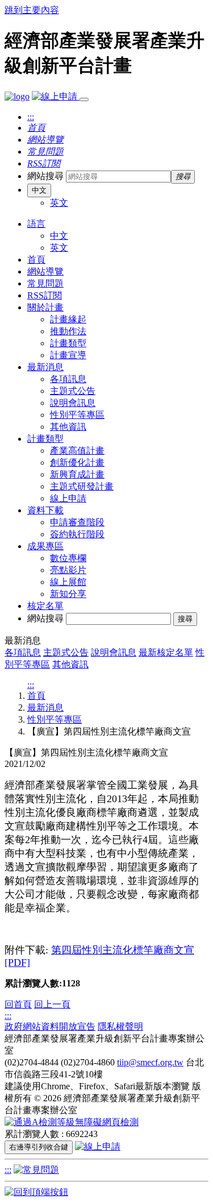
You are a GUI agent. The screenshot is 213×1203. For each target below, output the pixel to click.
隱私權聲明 (120, 1026)
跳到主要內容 (32, 10)
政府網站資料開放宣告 (50, 1026)
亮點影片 (68, 570)
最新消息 (45, 707)
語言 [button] (36, 224)
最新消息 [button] (45, 367)
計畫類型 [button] (45, 438)
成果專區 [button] (45, 546)
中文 (39, 190)
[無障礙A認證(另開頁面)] (72, 1122)
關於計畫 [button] (45, 307)
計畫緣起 (68, 319)
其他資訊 (68, 427)
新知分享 (68, 594)
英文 (59, 203)
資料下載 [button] (45, 510)
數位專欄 (68, 558)
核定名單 (45, 606)
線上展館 (68, 582)
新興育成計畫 (77, 474)
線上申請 (68, 498)
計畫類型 (68, 343)
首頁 (36, 259)
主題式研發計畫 (82, 486)
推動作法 (68, 331)
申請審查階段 (77, 522)
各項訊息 (68, 379)
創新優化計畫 (77, 462)
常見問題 (45, 283)
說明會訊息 (72, 403)
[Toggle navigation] (84, 99)
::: (30, 117)
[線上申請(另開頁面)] (56, 96)
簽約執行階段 (77, 534)
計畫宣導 (68, 355)
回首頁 (18, 1004)
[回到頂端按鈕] (36, 1192)
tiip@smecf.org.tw (150, 1062)
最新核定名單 (166, 652)
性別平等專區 (77, 415)
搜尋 (185, 619)
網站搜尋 (45, 176)
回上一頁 (52, 1004)
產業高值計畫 (77, 450)
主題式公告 (72, 391)
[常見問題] (36, 1170)
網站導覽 (45, 271)
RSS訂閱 (44, 295)
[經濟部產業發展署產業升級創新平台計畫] (17, 96)
